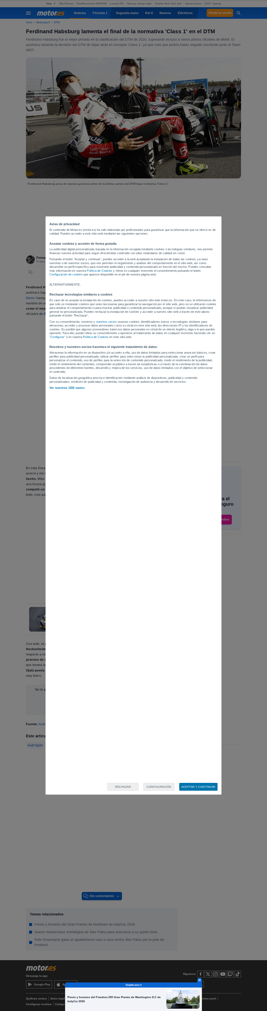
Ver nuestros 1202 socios (67, 387)
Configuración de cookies (66, 274)
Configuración (159, 786)
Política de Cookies (99, 270)
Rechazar (123, 786)
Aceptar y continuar (198, 786)
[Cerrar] (199, 980)
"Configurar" (57, 337)
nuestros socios (106, 321)
